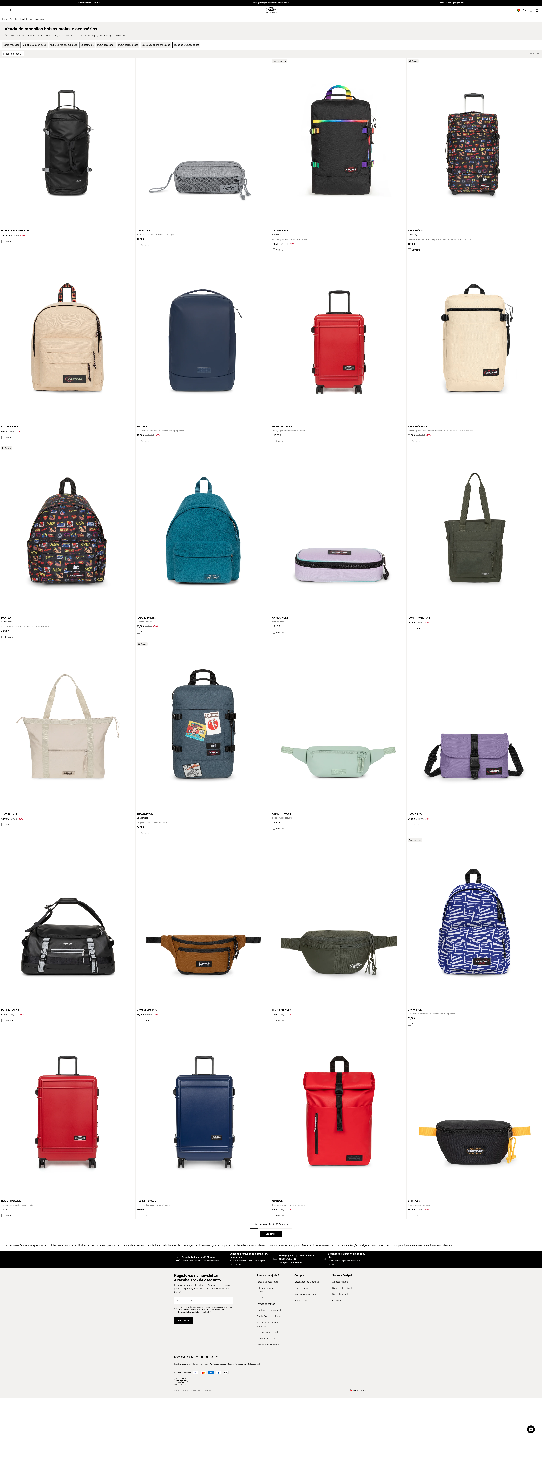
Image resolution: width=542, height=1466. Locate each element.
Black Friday (300, 1300)
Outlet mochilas (11, 45)
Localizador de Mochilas (306, 1281)
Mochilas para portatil (305, 1294)
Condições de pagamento (269, 1310)
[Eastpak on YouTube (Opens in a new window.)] (207, 1356)
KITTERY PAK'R (10, 426)
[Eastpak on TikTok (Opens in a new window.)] (212, 1356)
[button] (67, 241)
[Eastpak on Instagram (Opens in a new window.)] (197, 1356)
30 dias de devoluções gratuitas (452, 3)
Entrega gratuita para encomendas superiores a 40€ (271, 3)
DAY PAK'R (7, 617)
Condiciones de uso (200, 1364)
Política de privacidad (218, 1364)
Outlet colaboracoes (128, 45)
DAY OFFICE (415, 1009)
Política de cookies (255, 1364)
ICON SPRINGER (281, 1009)
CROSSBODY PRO (147, 1009)
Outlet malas (87, 45)
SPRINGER (414, 1200)
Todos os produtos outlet (186, 45)
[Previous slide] (2, 142)
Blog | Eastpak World (342, 1288)
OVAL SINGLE (280, 617)
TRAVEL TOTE (9, 813)
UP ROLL (277, 1200)
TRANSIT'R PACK (418, 426)
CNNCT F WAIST (281, 813)
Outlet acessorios (105, 45)
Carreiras (336, 1300)
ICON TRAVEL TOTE (419, 617)
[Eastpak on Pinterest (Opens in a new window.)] (217, 1356)
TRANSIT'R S (415, 230)
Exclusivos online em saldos (156, 45)
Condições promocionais (269, 1316)
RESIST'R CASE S (282, 426)
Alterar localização (360, 1390)
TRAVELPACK (280, 230)
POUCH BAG (415, 813)
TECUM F (142, 426)
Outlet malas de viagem (35, 45)
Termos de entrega (266, 1304)
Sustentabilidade (340, 1294)
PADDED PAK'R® (146, 617)
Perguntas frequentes (267, 1281)
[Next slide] (133, 142)
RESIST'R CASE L (11, 1200)
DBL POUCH (144, 230)
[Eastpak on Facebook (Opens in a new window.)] (202, 1356)
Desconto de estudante (268, 1344)
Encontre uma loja (266, 1338)
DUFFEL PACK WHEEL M (15, 230)
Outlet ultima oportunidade (63, 45)
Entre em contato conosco (265, 1290)
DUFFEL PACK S (10, 1009)
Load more (271, 1234)
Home (4, 19)
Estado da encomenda (268, 1332)
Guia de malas (301, 1288)
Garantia (261, 1297)
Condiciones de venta (182, 1364)
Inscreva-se (184, 1320)
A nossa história (340, 1281)
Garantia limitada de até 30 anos (90, 3)
